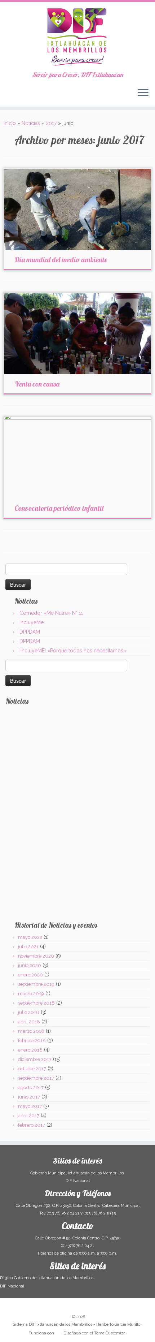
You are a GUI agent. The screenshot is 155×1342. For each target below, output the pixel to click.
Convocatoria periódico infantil (58, 508)
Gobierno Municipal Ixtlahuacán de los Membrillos (77, 1173)
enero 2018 (30, 1050)
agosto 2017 (31, 1087)
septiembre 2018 (36, 1003)
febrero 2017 (31, 1125)
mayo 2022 (30, 937)
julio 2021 (28, 946)
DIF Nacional (78, 1180)
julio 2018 (28, 1012)
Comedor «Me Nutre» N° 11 (51, 613)
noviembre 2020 (36, 956)
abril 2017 (28, 1115)
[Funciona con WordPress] (57, 1331)
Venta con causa (36, 383)
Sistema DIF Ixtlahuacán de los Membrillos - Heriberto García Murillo (76, 1324)
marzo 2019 (31, 993)
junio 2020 (29, 965)
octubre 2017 (32, 1068)
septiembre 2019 (36, 984)
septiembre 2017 (36, 1078)
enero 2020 (30, 975)
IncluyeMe (31, 622)
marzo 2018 (31, 1031)
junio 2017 (29, 1097)
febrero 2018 (32, 1040)
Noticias (31, 123)
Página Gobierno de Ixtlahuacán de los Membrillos (46, 1278)
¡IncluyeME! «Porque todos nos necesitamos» (72, 650)
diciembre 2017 (35, 1059)
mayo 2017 (30, 1106)
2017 (51, 123)
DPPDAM (29, 632)
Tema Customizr (109, 1333)
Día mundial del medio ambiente (60, 259)
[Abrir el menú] (143, 93)
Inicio (10, 123)
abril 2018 (29, 1021)
